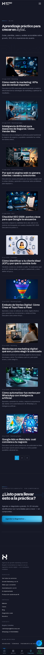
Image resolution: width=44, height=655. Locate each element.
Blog (3, 610)
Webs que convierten (9, 585)
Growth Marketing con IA (10, 581)
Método (4, 603)
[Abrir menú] (40, 3)
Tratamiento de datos (28, 643)
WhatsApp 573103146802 (10, 632)
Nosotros (5, 616)
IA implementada (7, 591)
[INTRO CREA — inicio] (7, 3)
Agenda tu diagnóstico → (16, 519)
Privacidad (6, 643)
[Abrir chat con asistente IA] (39, 643)
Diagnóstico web (7, 613)
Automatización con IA (9, 588)
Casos (4, 606)
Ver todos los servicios (9, 578)
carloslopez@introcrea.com (11, 628)
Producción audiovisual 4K (10, 594)
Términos (15, 643)
